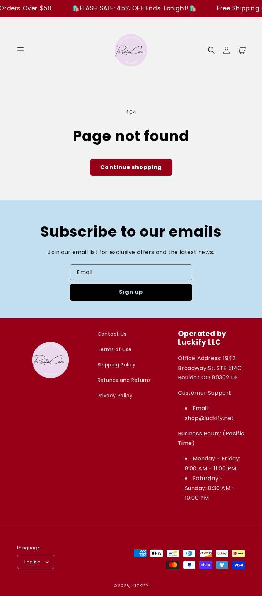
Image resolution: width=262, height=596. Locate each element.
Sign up (131, 292)
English (32, 561)
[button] (20, 50)
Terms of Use (115, 349)
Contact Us (112, 334)
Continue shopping (131, 167)
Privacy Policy (115, 395)
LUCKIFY (139, 585)
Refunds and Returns (124, 380)
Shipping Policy (117, 364)
